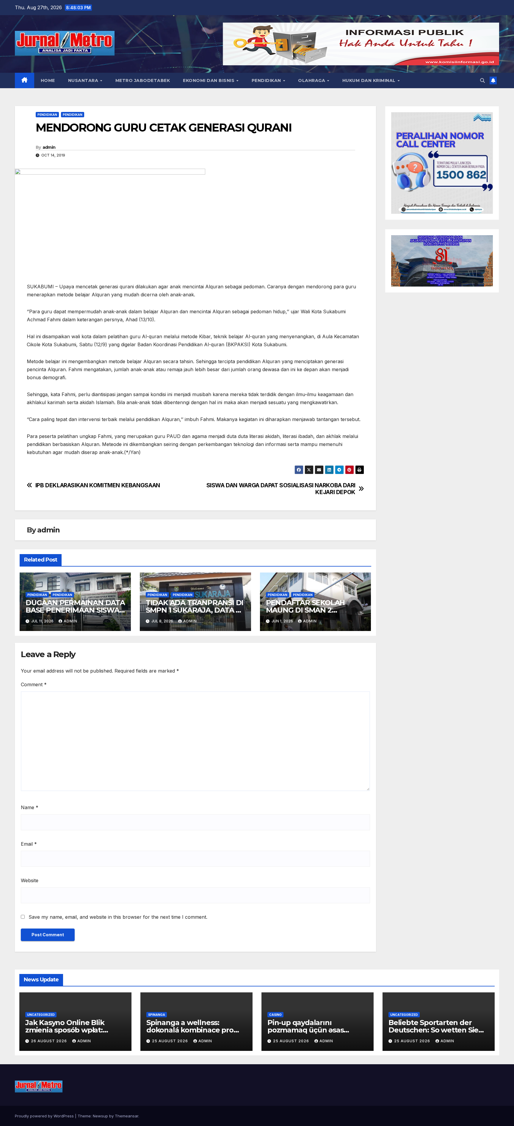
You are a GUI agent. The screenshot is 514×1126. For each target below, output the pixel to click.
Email (29, 844)
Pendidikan (267, 80)
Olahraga (312, 80)
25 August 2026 (170, 1041)
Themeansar (126, 1116)
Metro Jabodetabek (142, 80)
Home (48, 80)
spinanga (156, 1014)
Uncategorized (41, 1014)
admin (49, 147)
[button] (482, 80)
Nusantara (84, 80)
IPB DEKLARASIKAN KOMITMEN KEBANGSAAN (97, 485)
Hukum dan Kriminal (369, 80)
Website (29, 880)
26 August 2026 (49, 1041)
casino (275, 1014)
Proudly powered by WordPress (45, 1116)
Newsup (100, 1116)
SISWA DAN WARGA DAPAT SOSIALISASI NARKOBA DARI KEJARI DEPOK (280, 489)
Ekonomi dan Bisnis (209, 80)
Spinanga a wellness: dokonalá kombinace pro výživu (190, 1030)
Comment (34, 684)
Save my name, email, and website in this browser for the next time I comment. (118, 917)
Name (29, 807)
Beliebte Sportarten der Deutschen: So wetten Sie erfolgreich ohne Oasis (433, 1030)
